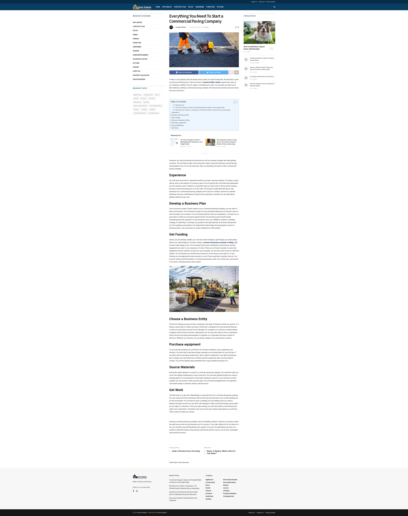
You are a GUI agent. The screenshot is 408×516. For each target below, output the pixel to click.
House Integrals (142, 512)
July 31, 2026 (222, 146)
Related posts (180, 105)
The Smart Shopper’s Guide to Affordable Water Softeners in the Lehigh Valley (200, 107)
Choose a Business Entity (181, 120)
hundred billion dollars (212, 82)
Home (158, 7)
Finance (136, 39)
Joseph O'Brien (181, 27)
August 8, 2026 (186, 146)
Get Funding (176, 118)
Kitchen (220, 7)
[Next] (206, 153)
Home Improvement (141, 55)
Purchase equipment (179, 123)
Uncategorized (139, 79)
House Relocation (140, 59)
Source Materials (178, 125)
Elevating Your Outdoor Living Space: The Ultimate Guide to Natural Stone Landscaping (203, 110)
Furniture (210, 7)
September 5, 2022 (195, 27)
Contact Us (261, 2)
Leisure (136, 67)
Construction (180, 7)
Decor (190, 7)
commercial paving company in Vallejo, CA (220, 242)
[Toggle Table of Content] (234, 102)
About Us (254, 2)
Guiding (205, 27)
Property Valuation (141, 75)
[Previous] (202, 153)
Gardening (200, 7)
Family (135, 35)
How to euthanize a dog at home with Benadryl (254, 47)
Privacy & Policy (270, 2)
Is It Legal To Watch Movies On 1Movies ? (262, 76)
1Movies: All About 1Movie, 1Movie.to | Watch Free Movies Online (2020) (261, 68)
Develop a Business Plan (180, 115)
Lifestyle (136, 71)
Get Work (175, 128)
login (175, 462)
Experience (175, 112)
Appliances (167, 7)
